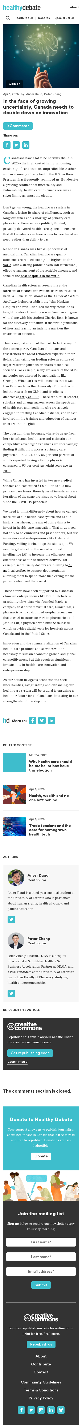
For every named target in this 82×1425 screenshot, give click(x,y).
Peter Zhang (53, 94)
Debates (44, 18)
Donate (41, 1156)
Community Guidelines (41, 1382)
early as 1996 (29, 397)
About (74, 7)
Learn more (17, 1061)
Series (64, 18)
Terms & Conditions (41, 1390)
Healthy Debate (22, 8)
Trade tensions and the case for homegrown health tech (50, 830)
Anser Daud (34, 94)
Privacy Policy (41, 1398)
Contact (41, 1372)
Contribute (41, 1364)
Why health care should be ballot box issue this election (50, 766)
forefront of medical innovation (26, 291)
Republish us (41, 1344)
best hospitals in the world (40, 276)
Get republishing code (30, 1053)
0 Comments (18, 126)
